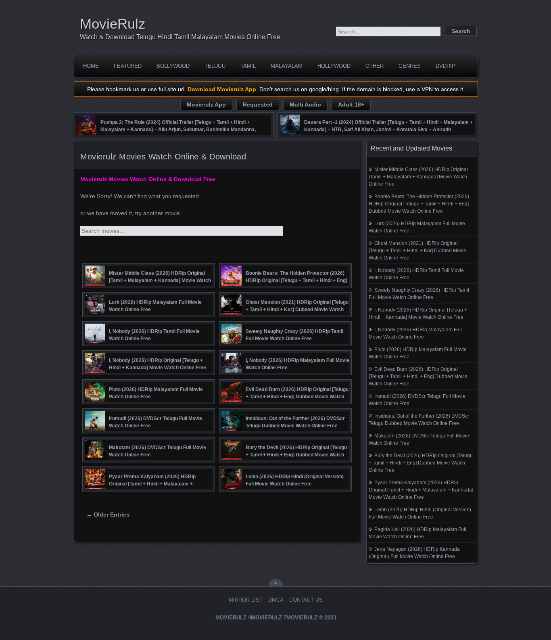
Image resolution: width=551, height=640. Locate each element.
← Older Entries (107, 514)
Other (374, 66)
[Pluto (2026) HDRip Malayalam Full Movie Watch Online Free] (95, 400)
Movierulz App (206, 104)
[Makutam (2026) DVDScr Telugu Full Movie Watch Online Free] (95, 458)
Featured (128, 66)
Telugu (215, 66)
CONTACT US (306, 600)
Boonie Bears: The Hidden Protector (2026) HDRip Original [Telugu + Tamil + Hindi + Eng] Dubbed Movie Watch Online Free (419, 204)
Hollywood (334, 66)
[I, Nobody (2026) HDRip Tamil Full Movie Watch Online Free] (95, 342)
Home (91, 66)
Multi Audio (305, 104)
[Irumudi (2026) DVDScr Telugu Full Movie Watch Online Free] (95, 429)
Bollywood (173, 66)
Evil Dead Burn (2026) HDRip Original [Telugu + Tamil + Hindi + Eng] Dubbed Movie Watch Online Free (418, 376)
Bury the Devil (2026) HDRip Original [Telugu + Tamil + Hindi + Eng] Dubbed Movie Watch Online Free (421, 463)
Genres (410, 66)
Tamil (248, 66)
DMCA (276, 600)
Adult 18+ (351, 104)
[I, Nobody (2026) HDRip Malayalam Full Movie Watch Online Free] (231, 371)
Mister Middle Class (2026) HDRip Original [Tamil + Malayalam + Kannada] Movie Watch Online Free (418, 177)
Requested (258, 104)
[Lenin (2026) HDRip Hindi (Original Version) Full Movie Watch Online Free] (231, 487)
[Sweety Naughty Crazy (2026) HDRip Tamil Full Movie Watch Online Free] (231, 342)
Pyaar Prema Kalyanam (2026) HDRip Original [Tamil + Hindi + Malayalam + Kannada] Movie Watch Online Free (421, 490)
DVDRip (445, 66)
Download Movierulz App (222, 89)
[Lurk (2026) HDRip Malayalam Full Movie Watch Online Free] (95, 313)
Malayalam (287, 66)
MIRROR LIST (246, 600)
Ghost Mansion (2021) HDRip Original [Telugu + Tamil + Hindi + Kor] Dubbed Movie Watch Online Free (417, 251)
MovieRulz (113, 23)
